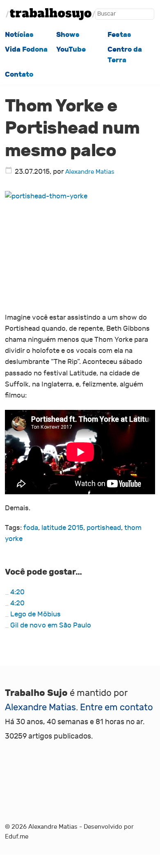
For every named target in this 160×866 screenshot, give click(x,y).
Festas (119, 34)
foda (30, 528)
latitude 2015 (62, 528)
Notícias (19, 34)
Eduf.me (16, 836)
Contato (19, 74)
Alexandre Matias (89, 171)
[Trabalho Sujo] (51, 14)
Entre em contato (116, 707)
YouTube (71, 49)
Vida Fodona (26, 49)
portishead (104, 528)
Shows (68, 34)
